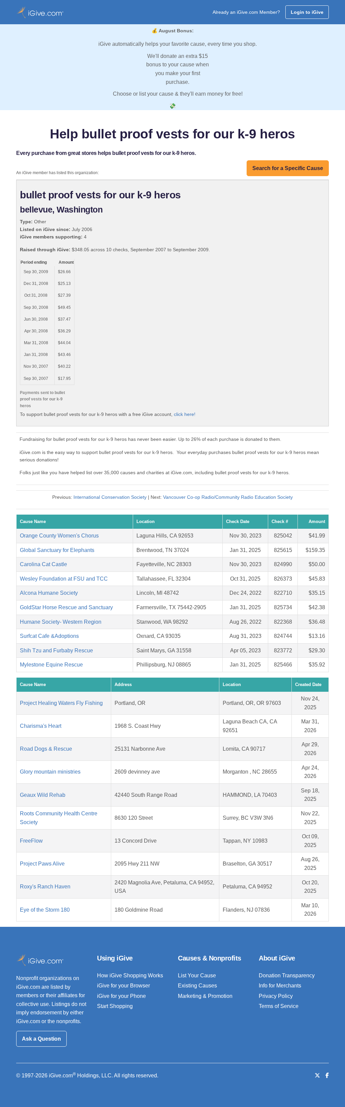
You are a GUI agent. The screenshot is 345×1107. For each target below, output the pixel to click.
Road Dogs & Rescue (46, 749)
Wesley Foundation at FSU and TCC (64, 579)
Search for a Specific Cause (287, 168)
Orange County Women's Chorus (59, 536)
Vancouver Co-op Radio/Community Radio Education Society (228, 497)
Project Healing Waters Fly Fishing (61, 703)
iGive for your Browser (123, 985)
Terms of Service (279, 1006)
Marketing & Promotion (205, 996)
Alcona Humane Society (49, 593)
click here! (184, 414)
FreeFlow (31, 841)
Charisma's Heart (40, 726)
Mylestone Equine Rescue (51, 665)
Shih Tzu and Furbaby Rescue (56, 650)
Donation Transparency (287, 975)
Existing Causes (197, 985)
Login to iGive (307, 12)
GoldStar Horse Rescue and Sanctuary (66, 607)
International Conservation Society (110, 497)
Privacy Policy (276, 996)
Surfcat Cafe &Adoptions (49, 636)
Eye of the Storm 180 (45, 910)
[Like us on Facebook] (327, 1075)
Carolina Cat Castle (43, 564)
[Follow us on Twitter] (317, 1075)
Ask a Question (41, 1039)
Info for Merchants (280, 985)
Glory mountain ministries (50, 772)
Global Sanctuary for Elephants (57, 550)
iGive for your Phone (121, 996)
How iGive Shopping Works (130, 975)
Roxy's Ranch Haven (45, 886)
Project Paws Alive (42, 864)
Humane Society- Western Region (60, 622)
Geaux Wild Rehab (42, 795)
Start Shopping (115, 1006)
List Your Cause (197, 975)
